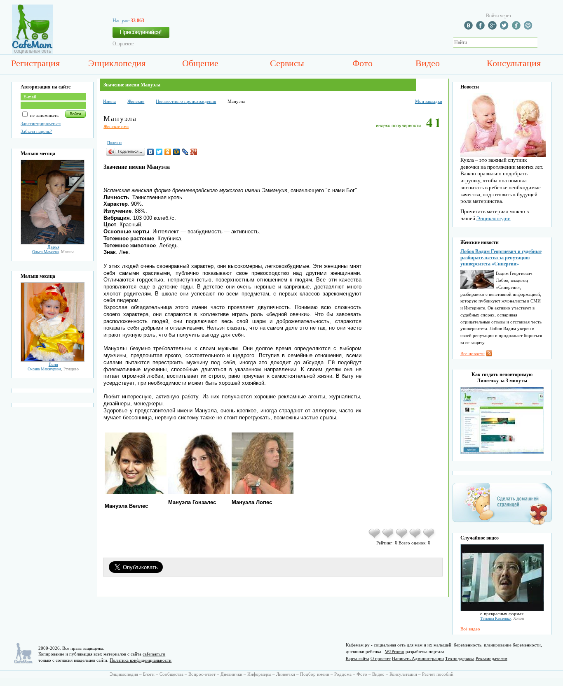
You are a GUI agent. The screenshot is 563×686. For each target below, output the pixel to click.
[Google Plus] (194, 152)
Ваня (53, 364)
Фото (362, 63)
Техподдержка (459, 658)
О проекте (123, 44)
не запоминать (44, 115)
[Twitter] (159, 152)
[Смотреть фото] (52, 242)
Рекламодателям (491, 658)
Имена (109, 101)
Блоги (149, 674)
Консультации (403, 674)
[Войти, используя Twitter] (505, 28)
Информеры (259, 674)
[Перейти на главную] (32, 52)
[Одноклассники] (168, 152)
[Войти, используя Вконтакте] (469, 28)
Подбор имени (314, 674)
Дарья (53, 246)
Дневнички (231, 674)
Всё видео (470, 628)
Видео (427, 63)
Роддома (343, 674)
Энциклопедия (116, 63)
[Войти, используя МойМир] (529, 28)
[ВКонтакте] (150, 152)
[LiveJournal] (185, 152)
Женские (135, 101)
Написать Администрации (418, 658)
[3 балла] (402, 537)
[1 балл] (375, 537)
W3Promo (394, 651)
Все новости (472, 353)
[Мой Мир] (176, 152)
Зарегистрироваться (41, 123)
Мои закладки (428, 101)
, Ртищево (53, 369)
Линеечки (285, 674)
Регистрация (35, 63)
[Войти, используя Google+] (493, 28)
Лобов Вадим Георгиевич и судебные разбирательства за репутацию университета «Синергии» (501, 258)
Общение (200, 63)
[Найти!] (542, 42)
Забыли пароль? (36, 131)
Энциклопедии (493, 218)
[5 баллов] (429, 537)
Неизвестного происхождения (186, 101)
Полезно (114, 142)
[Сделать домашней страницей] (502, 524)
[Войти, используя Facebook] (481, 28)
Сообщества (171, 674)
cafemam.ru (154, 653)
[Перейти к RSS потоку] (489, 354)
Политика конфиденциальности (140, 660)
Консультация (514, 63)
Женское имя (116, 126)
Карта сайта (357, 658)
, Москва (53, 251)
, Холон (502, 618)
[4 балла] (415, 537)
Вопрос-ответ (202, 674)
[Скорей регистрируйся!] (141, 34)
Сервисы (287, 63)
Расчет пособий (437, 674)
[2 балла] (388, 537)
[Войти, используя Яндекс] (517, 28)
